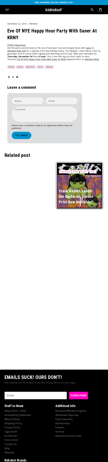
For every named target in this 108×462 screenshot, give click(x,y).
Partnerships (62, 423)
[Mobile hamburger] (7, 10)
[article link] (97, 204)
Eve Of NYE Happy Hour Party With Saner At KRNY (41, 59)
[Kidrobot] (54, 9)
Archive (59, 431)
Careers (59, 427)
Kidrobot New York (16, 50)
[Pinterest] (17, 77)
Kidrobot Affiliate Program (70, 410)
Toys (93, 171)
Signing (49, 67)
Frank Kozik (65, 171)
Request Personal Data (68, 435)
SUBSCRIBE (78, 395)
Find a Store (11, 439)
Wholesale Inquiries (66, 415)
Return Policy (12, 419)
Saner (88, 48)
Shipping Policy (13, 423)
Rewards (9, 452)
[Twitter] (13, 77)
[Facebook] (9, 77)
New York (30, 67)
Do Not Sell (10, 435)
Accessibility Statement (17, 415)
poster (84, 171)
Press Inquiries (64, 419)
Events (20, 67)
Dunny (11, 67)
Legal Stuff (10, 431)
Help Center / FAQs (15, 410)
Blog (7, 448)
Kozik (75, 171)
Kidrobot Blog (92, 59)
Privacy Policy (12, 427)
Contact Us (10, 444)
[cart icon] (100, 10)
